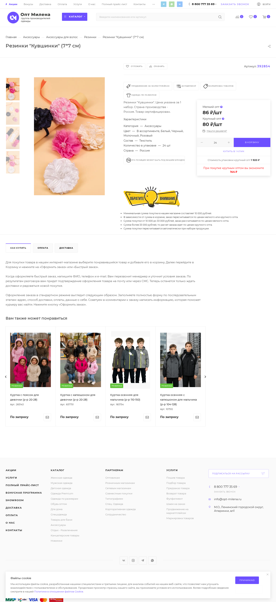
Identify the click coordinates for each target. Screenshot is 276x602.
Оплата (43, 248)
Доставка (66, 248)
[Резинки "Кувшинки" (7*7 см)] (69, 136)
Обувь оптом (59, 503)
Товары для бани (61, 519)
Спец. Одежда (114, 503)
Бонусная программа (24, 492)
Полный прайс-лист (22, 485)
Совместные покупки (118, 493)
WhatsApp (171, 4)
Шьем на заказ (175, 503)
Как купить (18, 248)
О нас (10, 522)
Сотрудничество (115, 514)
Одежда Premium (62, 493)
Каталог (57, 470)
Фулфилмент (174, 498)
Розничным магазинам (120, 482)
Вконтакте (179, 4)
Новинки (56, 540)
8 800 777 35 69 (225, 486)
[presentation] (6, 377)
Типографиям (114, 498)
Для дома (57, 509)
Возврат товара (176, 493)
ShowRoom (14, 500)
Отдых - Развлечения (64, 530)
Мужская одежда (61, 482)
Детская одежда (61, 488)
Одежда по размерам (64, 498)
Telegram (163, 4)
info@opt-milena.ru (227, 499)
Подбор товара (176, 482)
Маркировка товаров (180, 518)
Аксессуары (58, 524)
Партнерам (114, 470)
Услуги (11, 477)
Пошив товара (175, 477)
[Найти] (220, 17)
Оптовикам (112, 477)
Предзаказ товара (178, 488)
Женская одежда (61, 477)
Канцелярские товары (65, 535)
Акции (11, 470)
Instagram (133, 560)
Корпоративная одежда (120, 509)
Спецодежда (59, 514)
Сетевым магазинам (118, 488)
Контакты (14, 530)
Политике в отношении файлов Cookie (58, 591)
